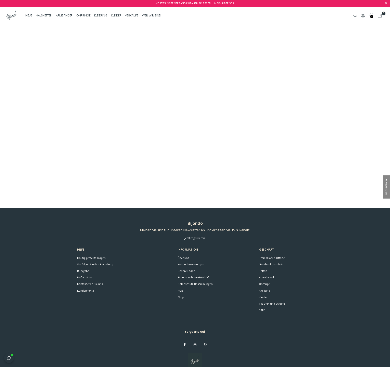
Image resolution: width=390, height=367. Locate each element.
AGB (180, 290)
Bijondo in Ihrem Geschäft (194, 277)
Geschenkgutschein (271, 264)
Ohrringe (264, 284)
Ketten (263, 271)
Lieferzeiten (84, 277)
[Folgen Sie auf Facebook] (184, 344)
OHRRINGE (83, 15)
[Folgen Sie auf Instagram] (195, 344)
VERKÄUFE (131, 15)
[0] (380, 15)
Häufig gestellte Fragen (91, 258)
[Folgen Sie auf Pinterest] (205, 344)
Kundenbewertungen (191, 264)
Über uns (183, 258)
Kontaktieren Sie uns (90, 284)
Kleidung (264, 290)
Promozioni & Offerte (272, 258)
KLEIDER (116, 15)
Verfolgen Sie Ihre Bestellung (95, 264)
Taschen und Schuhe (272, 303)
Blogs (181, 297)
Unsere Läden (186, 271)
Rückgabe (83, 271)
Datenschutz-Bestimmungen (195, 284)
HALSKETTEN (44, 15)
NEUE (28, 15)
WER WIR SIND (151, 15)
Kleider (263, 297)
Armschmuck (267, 277)
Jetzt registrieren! (195, 238)
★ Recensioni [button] (386, 187)
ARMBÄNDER (64, 15)
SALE (262, 310)
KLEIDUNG (100, 15)
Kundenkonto (85, 290)
